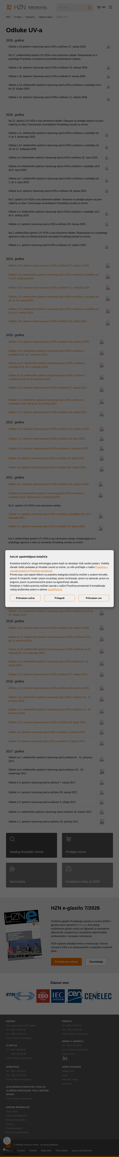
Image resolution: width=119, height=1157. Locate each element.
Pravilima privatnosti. (41, 570)
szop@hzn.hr (55, 589)
